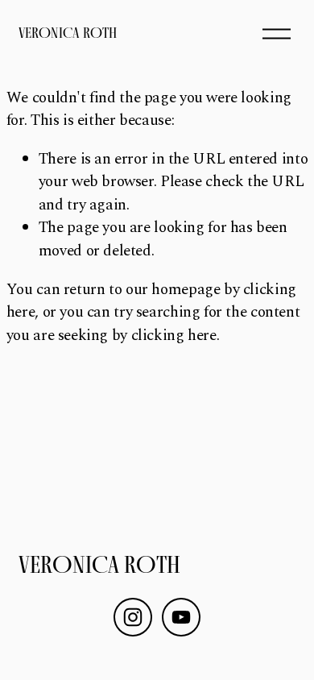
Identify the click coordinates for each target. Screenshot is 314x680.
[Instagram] (133, 617)
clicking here (174, 335)
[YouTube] (181, 617)
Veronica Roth (68, 32)
